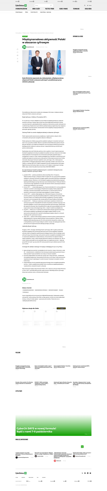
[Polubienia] (17, 49)
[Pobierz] (17, 58)
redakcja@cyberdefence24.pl (29, 300)
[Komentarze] (17, 52)
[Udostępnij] (17, 61)
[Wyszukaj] (51, 5)
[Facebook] (85, 473)
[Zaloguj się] (85, 5)
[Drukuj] (17, 55)
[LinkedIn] (88, 473)
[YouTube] (90, 473)
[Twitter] (82, 473)
